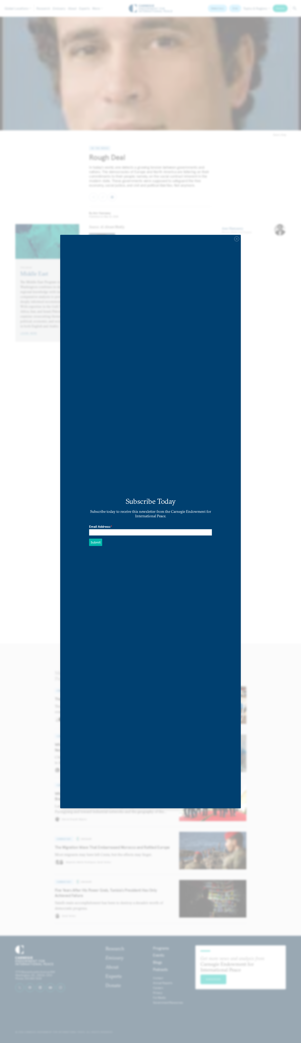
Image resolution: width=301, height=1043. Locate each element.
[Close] (236, 238)
